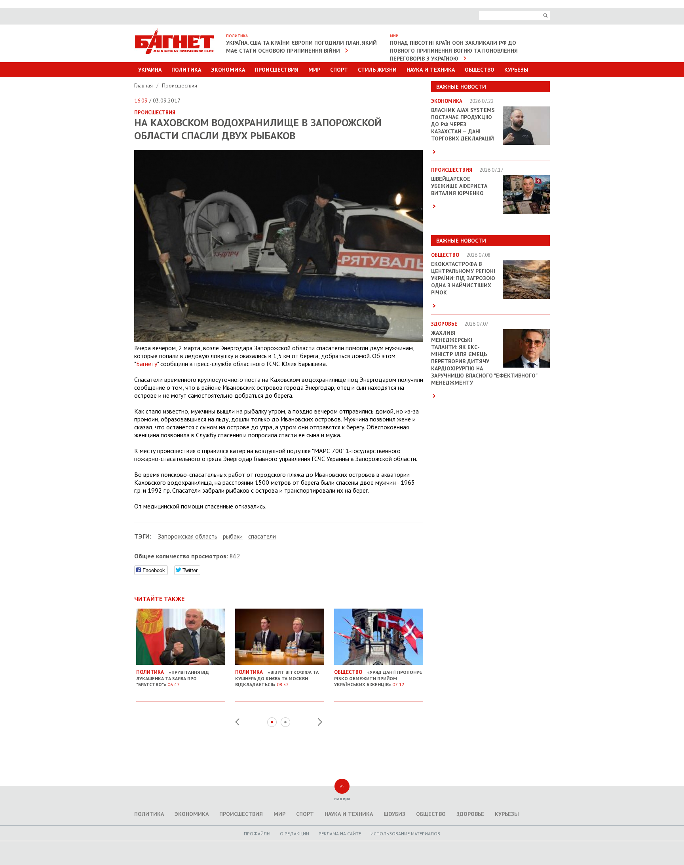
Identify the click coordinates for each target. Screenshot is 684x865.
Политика (186, 69)
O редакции (294, 834)
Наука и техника (431, 69)
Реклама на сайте (340, 834)
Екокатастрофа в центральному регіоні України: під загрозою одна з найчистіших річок (463, 278)
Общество (479, 69)
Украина (150, 69)
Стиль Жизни (377, 69)
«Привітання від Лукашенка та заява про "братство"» (172, 678)
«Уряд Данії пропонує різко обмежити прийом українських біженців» (378, 678)
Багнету (146, 364)
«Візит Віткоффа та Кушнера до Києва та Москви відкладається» (277, 678)
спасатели (262, 536)
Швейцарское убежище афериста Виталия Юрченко (459, 186)
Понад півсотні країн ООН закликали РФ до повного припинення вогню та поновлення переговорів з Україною (454, 50)
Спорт (339, 69)
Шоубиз (394, 814)
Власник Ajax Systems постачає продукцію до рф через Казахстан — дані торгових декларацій (463, 124)
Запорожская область (187, 536)
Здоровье (470, 814)
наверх (342, 798)
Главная (144, 85)
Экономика (228, 69)
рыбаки (233, 536)
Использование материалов (405, 834)
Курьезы (516, 69)
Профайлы (257, 834)
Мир (314, 69)
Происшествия (276, 69)
